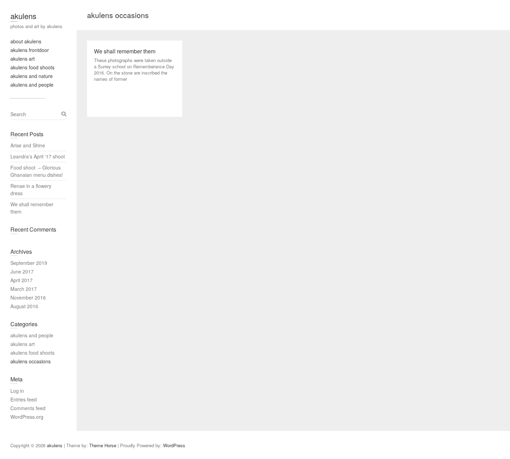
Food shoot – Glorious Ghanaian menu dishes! (36, 171)
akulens (23, 15)
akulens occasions (30, 361)
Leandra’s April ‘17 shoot (37, 156)
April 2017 (21, 280)
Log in (17, 390)
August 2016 (24, 306)
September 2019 (28, 262)
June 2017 (22, 271)
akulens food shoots (32, 67)
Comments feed (27, 408)
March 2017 (23, 288)
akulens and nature (31, 75)
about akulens (25, 41)
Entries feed (23, 399)
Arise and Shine (27, 145)
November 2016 (28, 297)
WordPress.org (26, 416)
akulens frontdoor (29, 49)
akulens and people (31, 84)
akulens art (22, 58)
